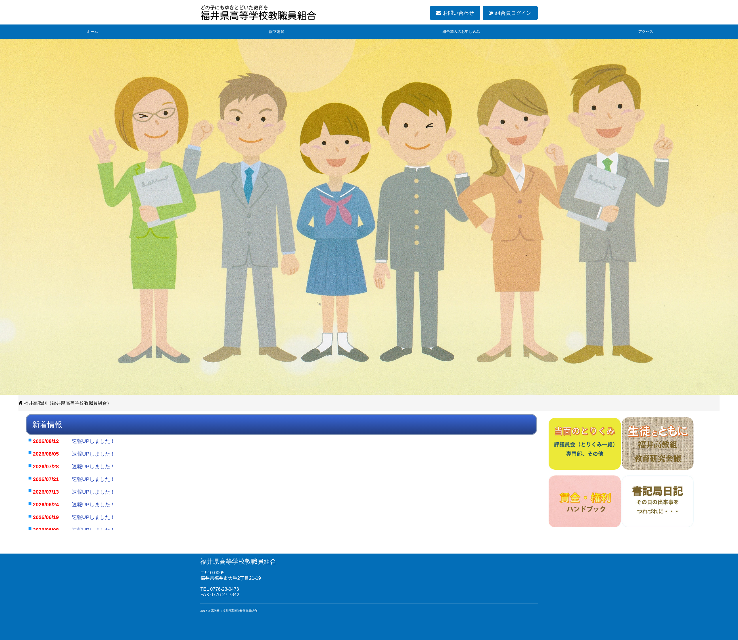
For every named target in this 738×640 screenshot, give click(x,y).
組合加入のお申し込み (461, 31)
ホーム (92, 31)
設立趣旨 (276, 31)
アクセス (645, 31)
